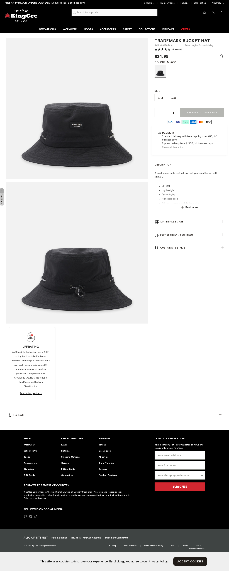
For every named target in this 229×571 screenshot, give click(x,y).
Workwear (29, 445)
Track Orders (167, 3)
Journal (102, 445)
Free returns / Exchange (176, 235)
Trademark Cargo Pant (116, 538)
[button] (168, 49)
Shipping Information (172, 147)
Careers (103, 469)
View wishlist (204, 12)
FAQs (64, 445)
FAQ (173, 546)
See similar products (31, 393)
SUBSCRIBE (180, 486)
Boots (27, 457)
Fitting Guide (68, 469)
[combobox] (115, 12)
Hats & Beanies (59, 538)
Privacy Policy (130, 546)
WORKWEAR (70, 29)
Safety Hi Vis (30, 451)
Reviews (18, 415)
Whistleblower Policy (153, 546)
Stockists (149, 3)
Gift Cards (29, 475)
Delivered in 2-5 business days (68, 3)
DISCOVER (168, 29)
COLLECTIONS (147, 29)
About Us (103, 457)
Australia (216, 3)
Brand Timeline (106, 463)
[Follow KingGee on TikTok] (35, 516)
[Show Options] (202, 475)
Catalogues (105, 451)
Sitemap (112, 546)
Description (163, 165)
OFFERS (185, 29)
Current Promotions (196, 549)
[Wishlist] (221, 57)
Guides (65, 463)
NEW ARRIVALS (47, 29)
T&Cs (198, 546)
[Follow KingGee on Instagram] (25, 516)
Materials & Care (171, 222)
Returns (184, 3)
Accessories (30, 463)
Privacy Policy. (158, 561)
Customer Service (172, 248)
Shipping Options (70, 457)
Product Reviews (108, 475)
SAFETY (127, 29)
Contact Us (200, 3)
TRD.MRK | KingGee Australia (86, 538)
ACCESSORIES (108, 29)
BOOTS (88, 29)
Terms (185, 546)
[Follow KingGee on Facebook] (30, 516)
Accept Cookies (190, 561)
